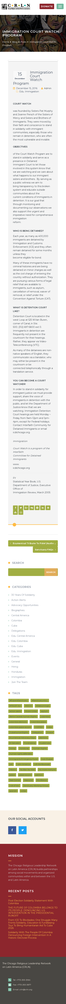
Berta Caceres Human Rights (23, 716)
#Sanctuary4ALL (40, 700)
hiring (12, 748)
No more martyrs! (47, 769)
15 (20, 74)
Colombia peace (38, 722)
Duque (50, 732)
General (15, 661)
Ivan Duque (47, 759)
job (11, 764)
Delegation (37, 732)
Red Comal (15, 780)
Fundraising (29, 743)
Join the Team (19, 682)
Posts (23, 42)
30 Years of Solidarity (23, 594)
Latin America (23, 764)
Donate (47, 6)
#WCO (28, 706)
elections (43, 737)
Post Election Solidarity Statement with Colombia (30, 902)
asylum (44, 711)
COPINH (39, 727)
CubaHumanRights (19, 732)
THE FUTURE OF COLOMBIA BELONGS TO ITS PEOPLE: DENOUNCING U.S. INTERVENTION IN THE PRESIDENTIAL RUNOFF (33, 911)
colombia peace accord (20, 727)
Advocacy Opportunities (24, 605)
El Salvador (15, 743)
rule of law (14, 785)
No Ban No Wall (27, 769)
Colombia (16, 620)
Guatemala (45, 743)
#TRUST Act (15, 706)
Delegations (18, 630)
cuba (49, 727)
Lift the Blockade (42, 764)
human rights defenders (21, 753)
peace (12, 775)
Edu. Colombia (19, 641)
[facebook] (12, 830)
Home (5, 42)
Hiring (14, 666)
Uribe (23, 791)
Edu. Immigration (29, 91)
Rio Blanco (42, 780)
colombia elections (18, 722)
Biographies (18, 610)
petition (39, 775)
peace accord (25, 775)
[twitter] (23, 830)
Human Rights (40, 748)
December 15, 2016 (26, 88)
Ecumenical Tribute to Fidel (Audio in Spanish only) (35, 543)
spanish (13, 791)
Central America (20, 615)
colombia (45, 716)
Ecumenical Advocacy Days (22, 737)
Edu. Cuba (17, 646)
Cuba (14, 625)
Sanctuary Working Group (36, 785)
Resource (28, 780)
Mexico (13, 769)
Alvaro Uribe (31, 711)
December (20, 78)
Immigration (18, 677)
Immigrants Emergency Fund (23, 759)
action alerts (15, 711)
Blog (14, 42)
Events (15, 656)
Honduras (16, 671)
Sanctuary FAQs (44, 549)
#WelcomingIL (43, 706)
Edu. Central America (23, 635)
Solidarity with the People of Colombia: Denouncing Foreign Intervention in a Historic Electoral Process (30, 935)
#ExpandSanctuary (19, 700)
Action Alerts (18, 600)
